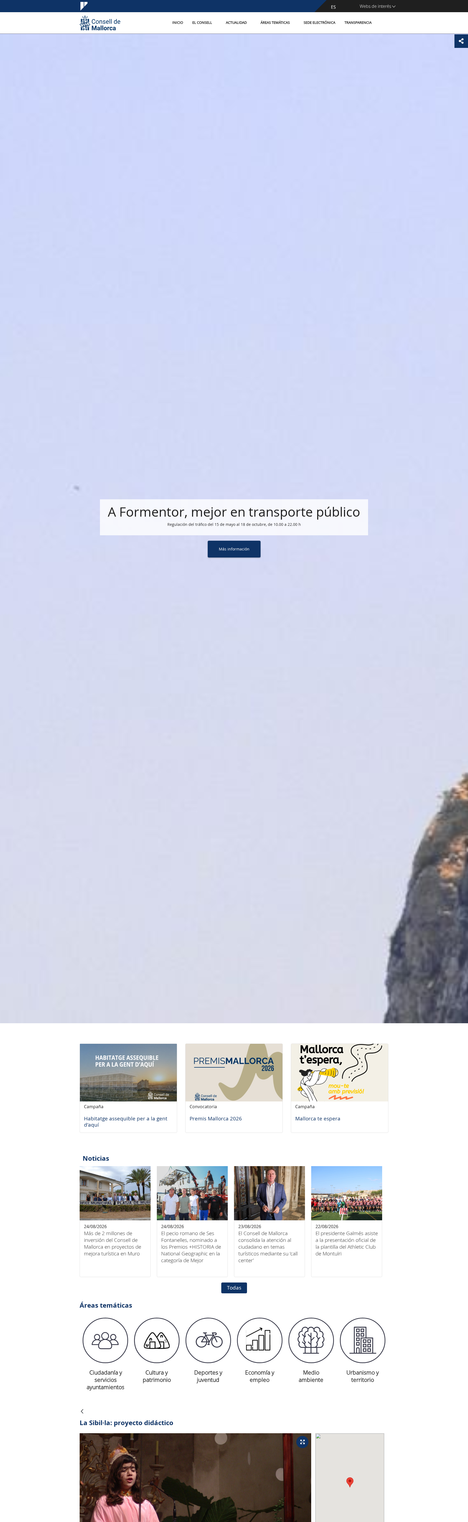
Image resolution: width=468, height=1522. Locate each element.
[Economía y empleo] (259, 1340)
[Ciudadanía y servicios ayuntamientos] (105, 1340)
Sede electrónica (319, 22)
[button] (349, 1482)
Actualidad (236, 22)
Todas (234, 1287)
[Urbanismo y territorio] (362, 1340)
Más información (234, 549)
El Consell (202, 22)
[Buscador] (382, 23)
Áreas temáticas (275, 22)
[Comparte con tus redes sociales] (461, 41)
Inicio (177, 22)
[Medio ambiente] (311, 1340)
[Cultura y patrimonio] (157, 1340)
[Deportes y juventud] (208, 1340)
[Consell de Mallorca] (100, 23)
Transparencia (358, 22)
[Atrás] (82, 1412)
